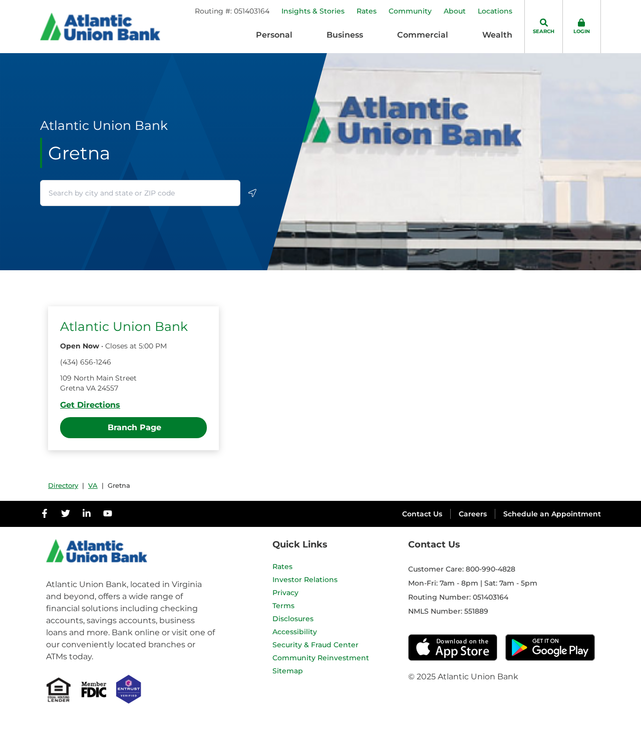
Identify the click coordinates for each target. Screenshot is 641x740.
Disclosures (292, 618)
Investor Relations (305, 579)
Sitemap (287, 670)
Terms (283, 605)
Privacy (285, 592)
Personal (274, 35)
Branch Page (134, 427)
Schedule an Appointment (552, 513)
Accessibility (294, 631)
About (455, 11)
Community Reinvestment (320, 657)
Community (410, 11)
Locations (495, 11)
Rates (367, 11)
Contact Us (422, 513)
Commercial (422, 35)
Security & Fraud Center (315, 644)
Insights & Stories (313, 11)
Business (345, 35)
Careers (473, 513)
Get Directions (90, 405)
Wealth (497, 35)
